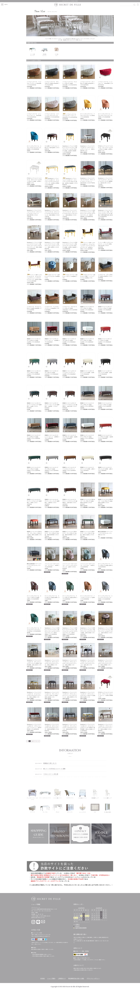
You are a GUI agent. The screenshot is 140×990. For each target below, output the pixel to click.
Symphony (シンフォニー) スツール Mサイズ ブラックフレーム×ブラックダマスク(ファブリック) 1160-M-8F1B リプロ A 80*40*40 (69, 727)
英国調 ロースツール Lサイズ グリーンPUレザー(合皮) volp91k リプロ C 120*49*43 (34, 469)
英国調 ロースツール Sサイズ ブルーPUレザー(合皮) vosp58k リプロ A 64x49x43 (69, 340)
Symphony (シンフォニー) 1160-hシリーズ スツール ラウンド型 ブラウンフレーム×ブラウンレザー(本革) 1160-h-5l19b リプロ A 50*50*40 (88, 631)
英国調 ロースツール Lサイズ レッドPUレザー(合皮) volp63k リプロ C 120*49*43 (105, 437)
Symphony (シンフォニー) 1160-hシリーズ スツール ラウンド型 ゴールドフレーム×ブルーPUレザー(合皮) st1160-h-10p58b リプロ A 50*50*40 (70, 149)
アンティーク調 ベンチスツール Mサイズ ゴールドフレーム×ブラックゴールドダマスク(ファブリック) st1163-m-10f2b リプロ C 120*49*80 (87, 245)
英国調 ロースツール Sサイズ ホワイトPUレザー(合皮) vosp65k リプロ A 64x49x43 (87, 340)
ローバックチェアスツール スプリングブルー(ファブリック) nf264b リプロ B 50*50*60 (34, 147)
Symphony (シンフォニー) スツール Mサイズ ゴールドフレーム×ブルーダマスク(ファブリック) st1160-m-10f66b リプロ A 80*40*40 (52, 181)
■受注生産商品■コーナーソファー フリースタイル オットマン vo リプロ (34, 565)
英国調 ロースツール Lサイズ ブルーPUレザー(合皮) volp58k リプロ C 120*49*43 (69, 437)
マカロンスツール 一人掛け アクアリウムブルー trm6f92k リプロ (52, 276)
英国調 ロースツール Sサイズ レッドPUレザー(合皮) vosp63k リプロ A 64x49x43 (105, 340)
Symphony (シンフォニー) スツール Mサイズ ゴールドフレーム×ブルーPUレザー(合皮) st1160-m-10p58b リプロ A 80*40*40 (69, 181)
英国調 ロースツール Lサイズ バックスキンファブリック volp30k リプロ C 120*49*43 (69, 469)
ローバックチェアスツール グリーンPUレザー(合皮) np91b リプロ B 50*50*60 (69, 597)
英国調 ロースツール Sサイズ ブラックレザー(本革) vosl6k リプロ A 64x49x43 (105, 372)
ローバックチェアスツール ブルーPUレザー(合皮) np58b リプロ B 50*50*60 (52, 597)
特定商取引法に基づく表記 (76, 978)
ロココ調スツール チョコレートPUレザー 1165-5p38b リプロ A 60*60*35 (52, 147)
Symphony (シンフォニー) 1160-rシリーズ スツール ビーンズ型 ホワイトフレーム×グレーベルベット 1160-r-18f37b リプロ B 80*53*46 (52, 245)
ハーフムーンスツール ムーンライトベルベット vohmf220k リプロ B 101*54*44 (34, 115)
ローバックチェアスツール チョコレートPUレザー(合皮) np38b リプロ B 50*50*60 (34, 597)
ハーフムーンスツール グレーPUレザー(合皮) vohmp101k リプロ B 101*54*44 (87, 83)
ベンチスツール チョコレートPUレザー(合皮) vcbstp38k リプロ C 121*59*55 (34, 308)
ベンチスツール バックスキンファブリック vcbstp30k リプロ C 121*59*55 (52, 308)
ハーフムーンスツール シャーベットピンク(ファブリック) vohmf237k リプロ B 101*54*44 (52, 115)
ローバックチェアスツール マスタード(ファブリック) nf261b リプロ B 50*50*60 (87, 115)
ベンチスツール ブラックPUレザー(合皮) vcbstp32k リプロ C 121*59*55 (105, 276)
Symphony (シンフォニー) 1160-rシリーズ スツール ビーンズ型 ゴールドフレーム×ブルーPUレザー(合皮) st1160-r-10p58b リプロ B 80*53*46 (70, 245)
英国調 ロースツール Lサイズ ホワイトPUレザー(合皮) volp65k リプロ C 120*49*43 (87, 437)
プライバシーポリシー (93, 978)
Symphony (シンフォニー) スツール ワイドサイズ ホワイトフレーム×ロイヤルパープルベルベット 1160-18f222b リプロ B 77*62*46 (69, 213)
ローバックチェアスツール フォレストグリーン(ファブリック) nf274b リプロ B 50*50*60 (34, 629)
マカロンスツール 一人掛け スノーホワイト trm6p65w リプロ (69, 276)
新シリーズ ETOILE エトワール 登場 (54, 769)
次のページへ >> (35, 741)
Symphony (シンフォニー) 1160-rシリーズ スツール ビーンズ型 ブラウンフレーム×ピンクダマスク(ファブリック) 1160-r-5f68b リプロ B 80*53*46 (34, 245)
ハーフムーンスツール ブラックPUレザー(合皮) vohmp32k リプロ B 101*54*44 (52, 83)
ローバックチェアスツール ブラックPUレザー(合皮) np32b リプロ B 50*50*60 (105, 565)
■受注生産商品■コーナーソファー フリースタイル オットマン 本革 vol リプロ (105, 533)
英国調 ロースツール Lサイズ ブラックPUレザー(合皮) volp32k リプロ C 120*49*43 (87, 404)
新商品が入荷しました (50, 763)
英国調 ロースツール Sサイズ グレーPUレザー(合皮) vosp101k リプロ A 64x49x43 (52, 372)
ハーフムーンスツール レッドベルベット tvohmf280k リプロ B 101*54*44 (105, 83)
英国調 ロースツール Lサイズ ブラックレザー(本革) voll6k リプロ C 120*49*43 (105, 469)
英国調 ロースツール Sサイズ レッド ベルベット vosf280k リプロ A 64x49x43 (52, 340)
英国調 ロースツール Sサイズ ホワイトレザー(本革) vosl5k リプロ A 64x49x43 (87, 372)
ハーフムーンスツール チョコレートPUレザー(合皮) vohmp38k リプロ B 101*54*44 (69, 83)
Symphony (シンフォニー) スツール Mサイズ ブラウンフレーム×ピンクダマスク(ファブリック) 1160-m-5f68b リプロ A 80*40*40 (105, 727)
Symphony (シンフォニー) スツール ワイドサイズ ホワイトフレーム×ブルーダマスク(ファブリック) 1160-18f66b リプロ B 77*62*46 (52, 213)
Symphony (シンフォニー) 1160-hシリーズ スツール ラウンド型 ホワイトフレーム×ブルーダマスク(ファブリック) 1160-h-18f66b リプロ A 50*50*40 (52, 631)
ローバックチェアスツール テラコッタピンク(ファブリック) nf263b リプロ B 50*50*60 (105, 115)
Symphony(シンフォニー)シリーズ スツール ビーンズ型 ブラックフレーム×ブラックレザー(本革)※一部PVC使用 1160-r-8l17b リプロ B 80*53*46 (105, 213)
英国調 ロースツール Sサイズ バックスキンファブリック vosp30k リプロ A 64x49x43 (69, 372)
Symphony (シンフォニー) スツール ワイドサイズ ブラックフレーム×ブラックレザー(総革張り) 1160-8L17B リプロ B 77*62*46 (105, 181)
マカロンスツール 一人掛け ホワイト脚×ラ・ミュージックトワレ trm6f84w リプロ (87, 276)
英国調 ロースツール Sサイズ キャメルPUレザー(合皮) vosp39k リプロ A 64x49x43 (34, 340)
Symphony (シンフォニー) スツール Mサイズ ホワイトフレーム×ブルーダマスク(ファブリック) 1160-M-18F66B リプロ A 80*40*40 (52, 727)
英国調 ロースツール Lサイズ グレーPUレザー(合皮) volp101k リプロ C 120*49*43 (52, 469)
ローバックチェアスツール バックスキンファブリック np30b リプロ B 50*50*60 (87, 597)
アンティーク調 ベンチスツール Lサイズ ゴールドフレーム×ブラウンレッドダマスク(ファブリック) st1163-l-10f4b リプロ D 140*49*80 (34, 278)
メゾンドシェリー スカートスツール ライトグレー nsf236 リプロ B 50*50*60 (52, 565)
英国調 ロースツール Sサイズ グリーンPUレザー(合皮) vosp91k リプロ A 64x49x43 (34, 372)
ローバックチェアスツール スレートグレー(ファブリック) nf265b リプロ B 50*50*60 (105, 597)
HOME (42, 978)
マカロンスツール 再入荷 (50, 774)
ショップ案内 (51, 978)
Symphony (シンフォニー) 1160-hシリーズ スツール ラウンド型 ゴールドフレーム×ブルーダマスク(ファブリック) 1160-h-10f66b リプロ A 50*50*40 (70, 631)
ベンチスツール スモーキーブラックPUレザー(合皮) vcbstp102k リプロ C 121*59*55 (69, 308)
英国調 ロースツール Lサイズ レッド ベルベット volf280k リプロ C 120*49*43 (52, 437)
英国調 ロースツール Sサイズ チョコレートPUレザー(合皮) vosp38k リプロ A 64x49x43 (105, 308)
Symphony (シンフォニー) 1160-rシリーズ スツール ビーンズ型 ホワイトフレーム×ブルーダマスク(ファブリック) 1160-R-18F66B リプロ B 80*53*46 (88, 213)
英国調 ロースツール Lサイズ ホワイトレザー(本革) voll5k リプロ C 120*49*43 (87, 469)
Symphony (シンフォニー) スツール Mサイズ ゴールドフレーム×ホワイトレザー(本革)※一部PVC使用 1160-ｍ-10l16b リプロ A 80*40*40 (87, 727)
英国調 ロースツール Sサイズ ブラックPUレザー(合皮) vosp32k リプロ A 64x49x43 (87, 308)
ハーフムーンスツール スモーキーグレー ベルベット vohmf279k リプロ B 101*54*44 (69, 116)
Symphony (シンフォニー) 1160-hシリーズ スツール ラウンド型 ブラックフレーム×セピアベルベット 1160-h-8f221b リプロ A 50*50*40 (106, 631)
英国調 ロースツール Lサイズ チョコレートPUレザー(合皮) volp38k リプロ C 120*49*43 (105, 404)
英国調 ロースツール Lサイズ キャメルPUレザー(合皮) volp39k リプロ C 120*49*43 (34, 437)
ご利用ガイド (62, 978)
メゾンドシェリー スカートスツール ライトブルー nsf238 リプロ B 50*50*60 (87, 565)
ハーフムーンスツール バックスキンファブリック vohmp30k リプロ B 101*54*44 (34, 83)
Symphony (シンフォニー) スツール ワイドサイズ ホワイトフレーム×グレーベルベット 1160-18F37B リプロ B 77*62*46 (34, 213)
